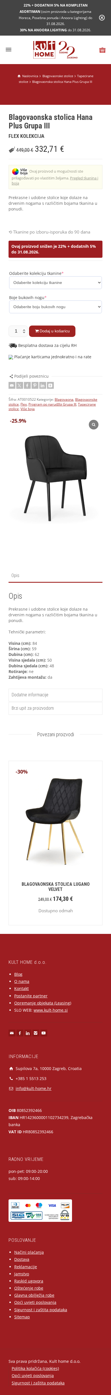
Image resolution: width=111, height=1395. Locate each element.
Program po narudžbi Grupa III (52, 404)
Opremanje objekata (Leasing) (42, 1003)
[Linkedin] (42, 385)
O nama (21, 981)
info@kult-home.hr (34, 1088)
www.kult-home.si (51, 1010)
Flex (23, 404)
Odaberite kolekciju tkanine (36, 273)
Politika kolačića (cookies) (35, 1368)
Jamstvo (21, 1274)
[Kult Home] (55, 49)
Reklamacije (25, 1266)
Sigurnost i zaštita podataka (40, 1309)
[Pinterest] (35, 385)
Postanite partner (31, 996)
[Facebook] (27, 385)
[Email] (12, 385)
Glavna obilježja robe (34, 1295)
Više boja (27, 409)
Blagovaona (64, 399)
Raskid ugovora (28, 1281)
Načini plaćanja (29, 1252)
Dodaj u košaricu (55, 331)
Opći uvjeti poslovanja (35, 1302)
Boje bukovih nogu (28, 297)
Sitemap (22, 1317)
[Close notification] (101, 17)
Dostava (21, 1259)
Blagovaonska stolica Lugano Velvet (56, 886)
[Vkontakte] (50, 385)
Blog (18, 974)
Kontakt (21, 988)
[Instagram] (35, 1033)
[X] (19, 385)
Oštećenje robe (28, 1288)
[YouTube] (43, 1033)
